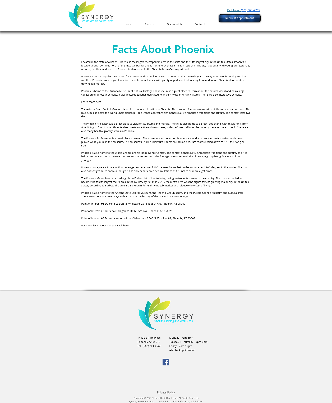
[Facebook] (166, 362)
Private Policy (166, 392)
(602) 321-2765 (152, 346)
